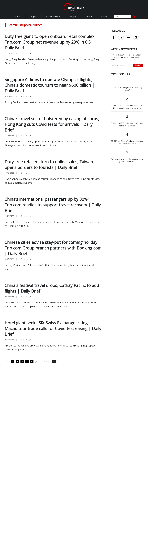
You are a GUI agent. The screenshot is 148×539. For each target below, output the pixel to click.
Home (18, 16)
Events (88, 16)
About (104, 16)
